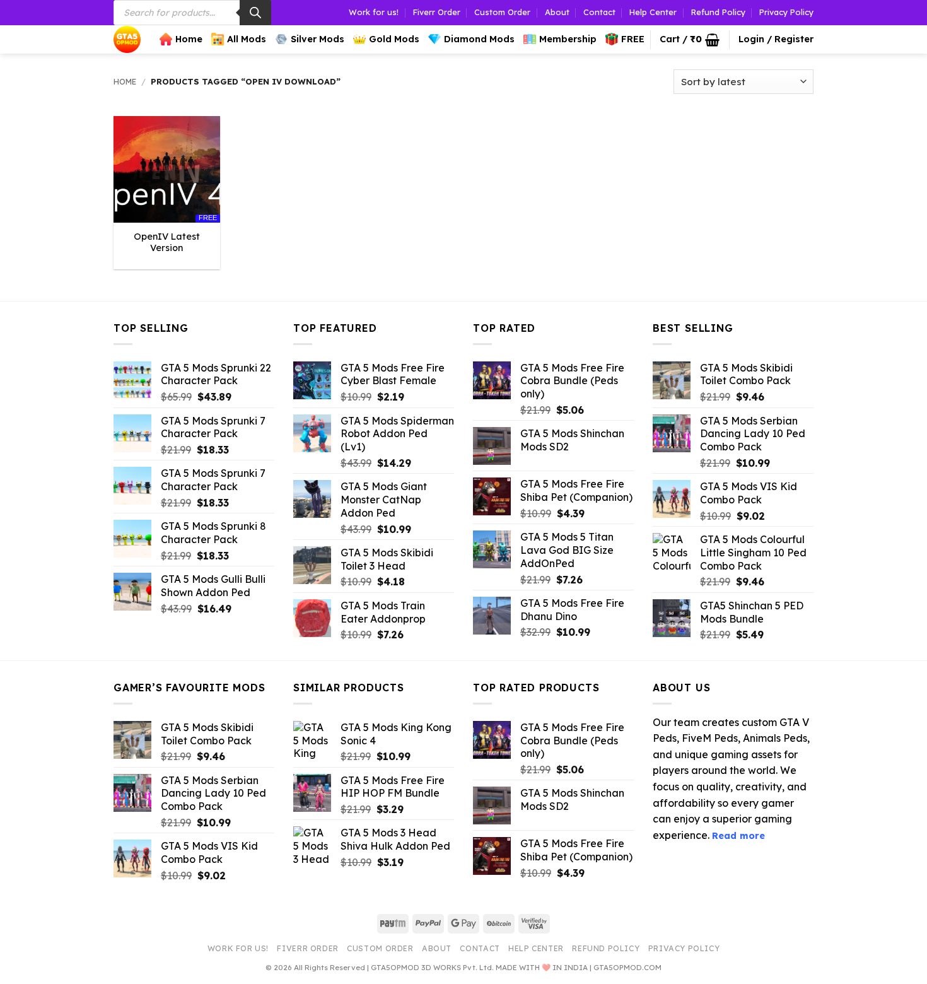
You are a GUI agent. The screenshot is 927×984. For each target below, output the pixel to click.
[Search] (255, 12)
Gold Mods (394, 39)
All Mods (246, 39)
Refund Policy (718, 12)
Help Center (653, 12)
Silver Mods (317, 39)
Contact (599, 12)
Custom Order (502, 12)
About (557, 12)
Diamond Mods (479, 39)
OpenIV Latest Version (167, 242)
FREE (632, 39)
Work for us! (374, 12)
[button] (690, 40)
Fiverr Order (436, 12)
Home (188, 39)
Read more (738, 835)
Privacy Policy (786, 12)
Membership (568, 39)
